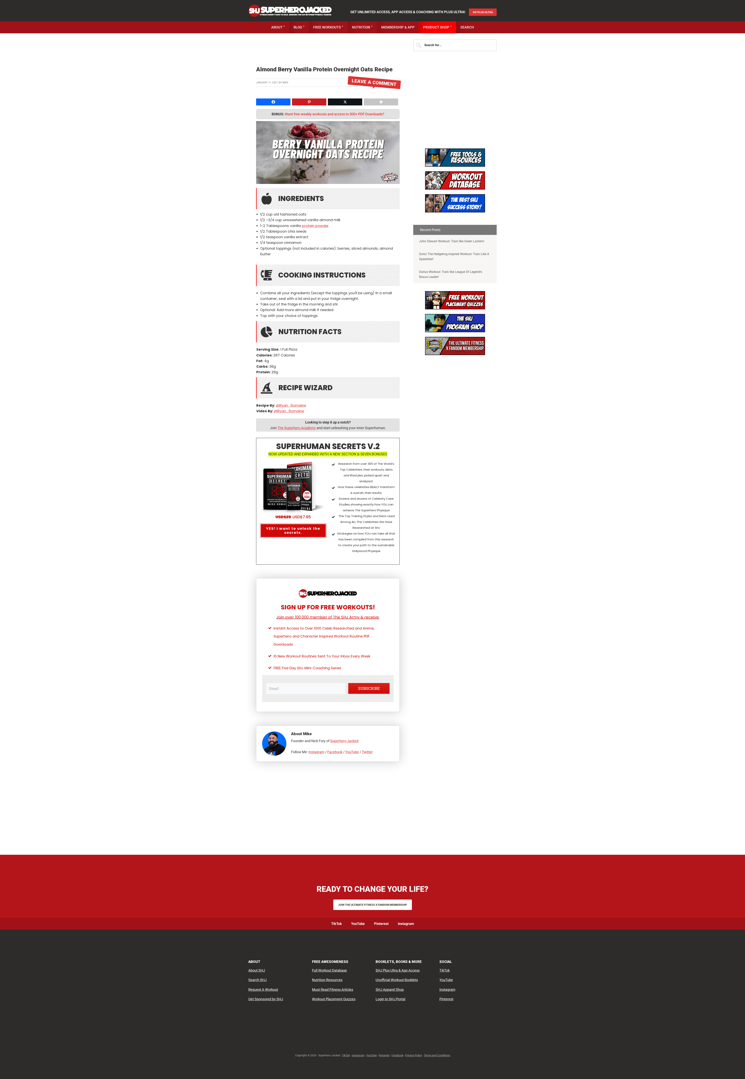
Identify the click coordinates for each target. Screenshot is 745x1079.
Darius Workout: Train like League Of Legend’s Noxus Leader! (450, 274)
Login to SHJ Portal (390, 999)
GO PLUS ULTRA (483, 12)
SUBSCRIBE (369, 688)
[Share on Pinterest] (4, 289)
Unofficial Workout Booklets (397, 980)
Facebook (334, 752)
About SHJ (256, 970)
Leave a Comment (374, 82)
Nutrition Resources (327, 980)
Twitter (367, 752)
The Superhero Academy (296, 428)
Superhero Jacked (290, 10)
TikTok (444, 970)
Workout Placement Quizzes (333, 999)
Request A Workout (263, 990)
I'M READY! (455, 206)
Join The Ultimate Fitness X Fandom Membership (372, 904)
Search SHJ (257, 980)
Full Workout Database (329, 970)
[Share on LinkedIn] (4, 296)
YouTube (352, 752)
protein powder (315, 225)
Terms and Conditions (437, 1055)
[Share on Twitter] (4, 281)
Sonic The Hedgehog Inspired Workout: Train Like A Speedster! (454, 256)
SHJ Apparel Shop (390, 990)
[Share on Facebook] (4, 273)
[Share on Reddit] (4, 304)
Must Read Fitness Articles (332, 990)
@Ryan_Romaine (291, 405)
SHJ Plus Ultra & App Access (398, 970)
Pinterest (446, 999)
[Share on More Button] (381, 101)
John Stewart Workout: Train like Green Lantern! (451, 241)
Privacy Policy (413, 1055)
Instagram (316, 752)
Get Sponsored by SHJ (265, 999)
